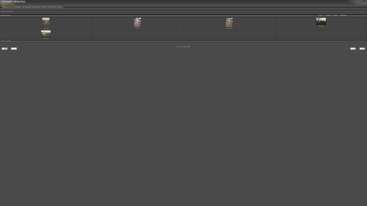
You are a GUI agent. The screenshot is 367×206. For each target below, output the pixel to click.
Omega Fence (9, 11)
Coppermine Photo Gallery (186, 44)
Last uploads (17, 7)
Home (2, 11)
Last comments (26, 7)
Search (60, 7)
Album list (6, 7)
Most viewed (36, 7)
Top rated (44, 7)
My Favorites (52, 7)
